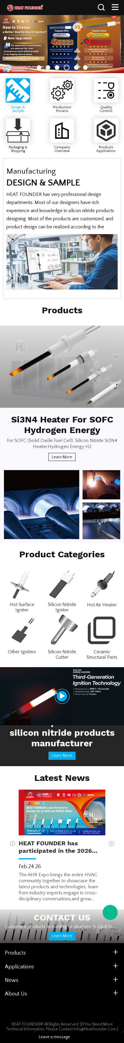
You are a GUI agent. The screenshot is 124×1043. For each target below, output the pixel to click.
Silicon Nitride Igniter (62, 607)
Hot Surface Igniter (22, 607)
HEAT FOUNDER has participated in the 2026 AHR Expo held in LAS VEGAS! (55, 847)
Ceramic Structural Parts (101, 654)
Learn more (62, 457)
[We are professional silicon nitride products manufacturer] (62, 696)
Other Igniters (22, 652)
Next (111, 843)
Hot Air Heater (102, 605)
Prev (12, 843)
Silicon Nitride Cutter (62, 654)
